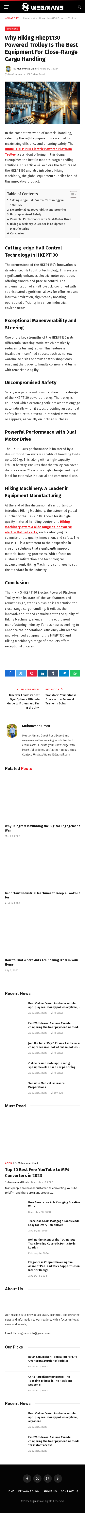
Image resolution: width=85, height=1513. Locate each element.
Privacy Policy (29, 1491)
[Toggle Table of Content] (71, 194)
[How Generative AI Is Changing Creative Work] (15, 1206)
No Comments (16, 74)
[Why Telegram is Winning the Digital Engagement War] (42, 798)
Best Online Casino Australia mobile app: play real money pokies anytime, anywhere (53, 1007)
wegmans (35, 1501)
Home (26, 18)
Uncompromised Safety (25, 214)
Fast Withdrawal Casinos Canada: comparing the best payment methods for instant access (53, 1027)
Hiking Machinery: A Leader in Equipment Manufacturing (37, 226)
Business (13, 29)
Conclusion (17, 233)
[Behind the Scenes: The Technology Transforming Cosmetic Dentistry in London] (15, 1244)
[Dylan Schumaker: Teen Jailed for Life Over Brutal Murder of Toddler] (15, 1361)
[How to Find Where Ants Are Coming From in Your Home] (42, 932)
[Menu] (6, 7)
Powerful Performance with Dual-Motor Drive (40, 219)
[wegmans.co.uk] (42, 7)
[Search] (79, 7)
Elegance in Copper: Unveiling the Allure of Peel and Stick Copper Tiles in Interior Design (54, 1266)
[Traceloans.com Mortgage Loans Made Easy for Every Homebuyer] (15, 1225)
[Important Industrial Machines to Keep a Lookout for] (42, 865)
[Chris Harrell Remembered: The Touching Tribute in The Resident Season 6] (15, 1381)
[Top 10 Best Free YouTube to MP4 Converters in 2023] (42, 1135)
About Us (50, 1491)
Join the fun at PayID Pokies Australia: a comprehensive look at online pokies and (54, 1047)
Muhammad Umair (27, 68)
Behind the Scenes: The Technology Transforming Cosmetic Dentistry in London (52, 1243)
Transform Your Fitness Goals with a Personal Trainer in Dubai (60, 699)
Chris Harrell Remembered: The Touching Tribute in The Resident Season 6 (50, 1380)
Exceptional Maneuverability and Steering (38, 209)
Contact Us (69, 1491)
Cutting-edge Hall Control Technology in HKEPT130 (37, 202)
